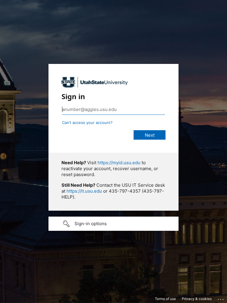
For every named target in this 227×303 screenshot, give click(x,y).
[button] (113, 224)
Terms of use (165, 298)
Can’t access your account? (87, 122)
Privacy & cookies (197, 298)
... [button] (221, 298)
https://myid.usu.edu (119, 162)
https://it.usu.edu (84, 191)
